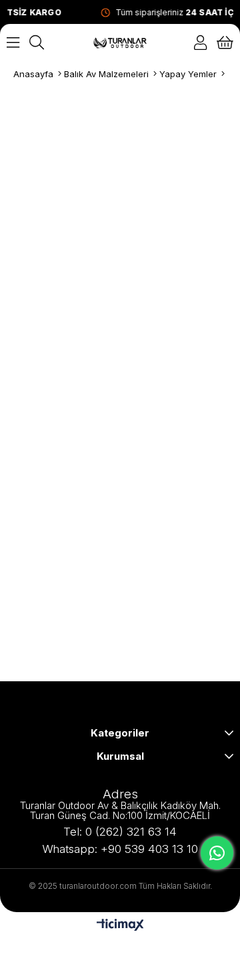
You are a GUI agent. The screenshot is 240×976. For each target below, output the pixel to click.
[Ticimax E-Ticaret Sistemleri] (120, 926)
